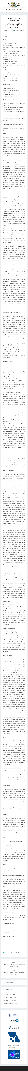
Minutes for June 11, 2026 (10, 997)
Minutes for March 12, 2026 (10, 1003)
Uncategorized (6, 954)
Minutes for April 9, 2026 (10, 1000)
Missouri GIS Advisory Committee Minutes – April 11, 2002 (14, 972)
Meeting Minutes (8, 952)
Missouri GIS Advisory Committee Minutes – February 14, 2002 (14, 964)
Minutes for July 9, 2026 (9, 994)
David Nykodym (20, 30)
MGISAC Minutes (18, 952)
